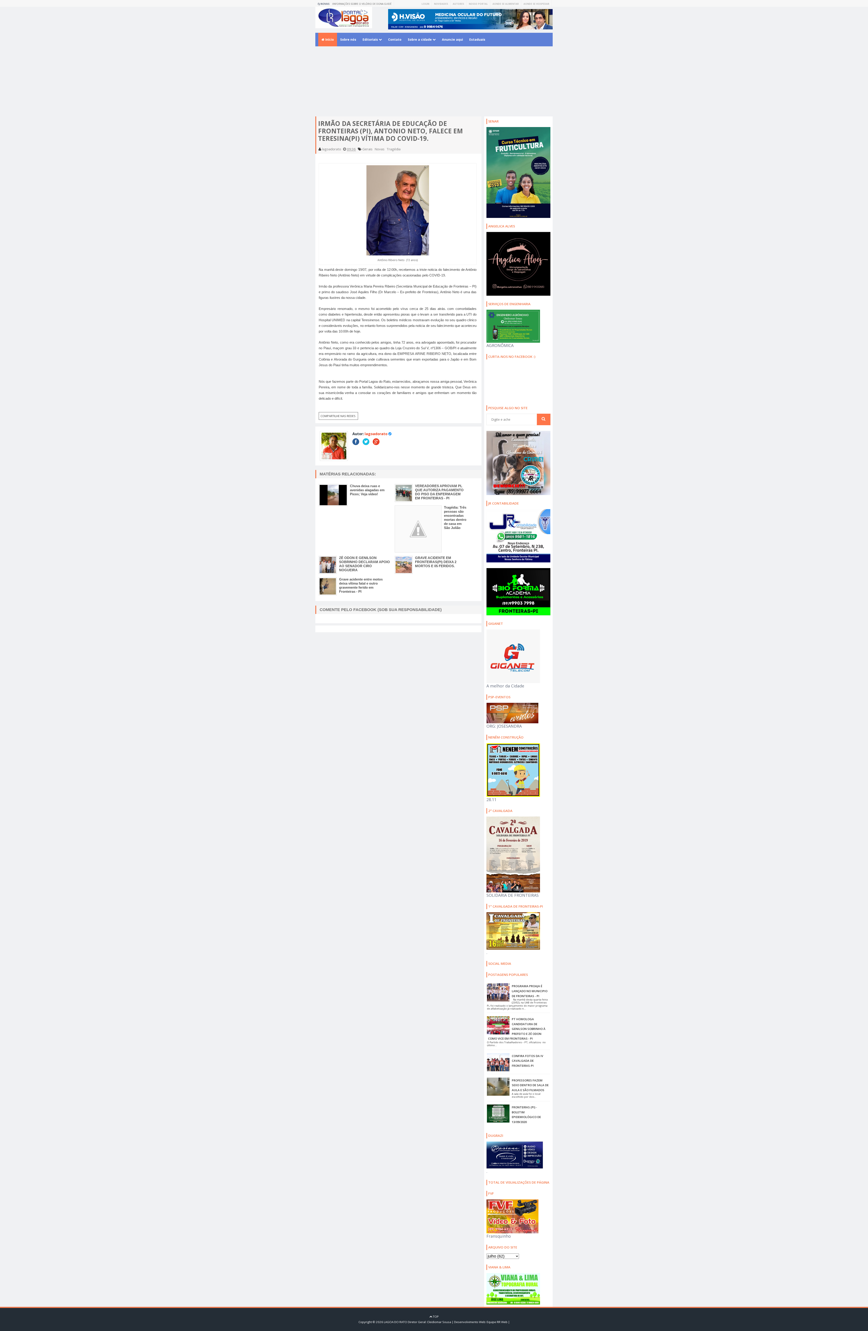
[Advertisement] (434, 84)
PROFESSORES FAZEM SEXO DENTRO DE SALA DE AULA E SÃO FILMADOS (530, 1085)
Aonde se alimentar (506, 3)
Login (425, 3)
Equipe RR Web (497, 1322)
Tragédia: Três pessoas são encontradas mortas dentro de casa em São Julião (455, 517)
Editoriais (371, 39)
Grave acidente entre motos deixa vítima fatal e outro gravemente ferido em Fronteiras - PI (361, 585)
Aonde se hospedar (536, 3)
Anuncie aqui (452, 39)
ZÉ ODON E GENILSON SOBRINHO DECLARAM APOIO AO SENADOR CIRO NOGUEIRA (364, 564)
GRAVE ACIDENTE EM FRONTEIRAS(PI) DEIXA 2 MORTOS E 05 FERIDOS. (435, 562)
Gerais (367, 149)
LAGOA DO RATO (395, 1322)
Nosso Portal (478, 3)
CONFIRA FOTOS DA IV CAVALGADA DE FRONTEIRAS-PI (527, 1061)
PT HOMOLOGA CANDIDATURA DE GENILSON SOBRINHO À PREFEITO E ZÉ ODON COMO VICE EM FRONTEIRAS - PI (516, 1029)
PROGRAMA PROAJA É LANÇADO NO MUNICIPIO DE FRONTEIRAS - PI (529, 991)
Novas (379, 149)
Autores (458, 3)
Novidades (441, 3)
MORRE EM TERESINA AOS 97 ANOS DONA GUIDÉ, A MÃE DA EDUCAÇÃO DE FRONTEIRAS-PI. (364, 4)
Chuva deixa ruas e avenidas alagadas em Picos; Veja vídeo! (367, 490)
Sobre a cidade (420, 39)
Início (329, 39)
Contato (394, 39)
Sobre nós (348, 39)
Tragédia (394, 149)
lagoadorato (376, 433)
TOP (435, 1316)
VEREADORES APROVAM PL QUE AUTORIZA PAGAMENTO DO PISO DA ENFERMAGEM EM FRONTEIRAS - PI (439, 492)
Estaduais (477, 39)
